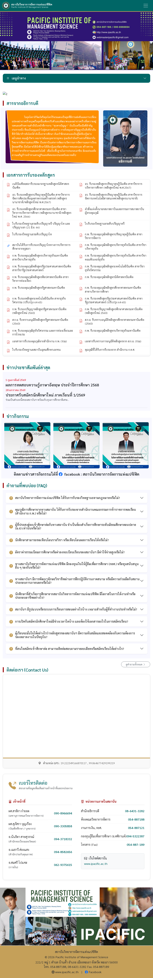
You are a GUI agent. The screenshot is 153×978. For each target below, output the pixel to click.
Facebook (95, 972)
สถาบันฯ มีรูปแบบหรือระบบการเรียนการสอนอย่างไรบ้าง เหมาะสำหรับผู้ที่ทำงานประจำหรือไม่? (76, 609)
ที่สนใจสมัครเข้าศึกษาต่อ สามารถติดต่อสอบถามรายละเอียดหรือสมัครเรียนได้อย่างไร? (69, 649)
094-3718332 (63, 839)
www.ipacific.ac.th (95, 864)
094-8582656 (63, 852)
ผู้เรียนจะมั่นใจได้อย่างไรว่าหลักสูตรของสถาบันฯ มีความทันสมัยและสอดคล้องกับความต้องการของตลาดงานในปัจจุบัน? (75, 635)
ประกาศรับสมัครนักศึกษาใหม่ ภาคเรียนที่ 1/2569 (45, 395)
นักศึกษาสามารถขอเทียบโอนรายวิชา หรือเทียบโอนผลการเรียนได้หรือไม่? (62, 540)
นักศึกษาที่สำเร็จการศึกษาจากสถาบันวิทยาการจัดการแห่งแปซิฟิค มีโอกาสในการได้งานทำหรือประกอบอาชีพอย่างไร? (75, 595)
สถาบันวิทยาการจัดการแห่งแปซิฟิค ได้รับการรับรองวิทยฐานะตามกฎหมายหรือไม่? (67, 498)
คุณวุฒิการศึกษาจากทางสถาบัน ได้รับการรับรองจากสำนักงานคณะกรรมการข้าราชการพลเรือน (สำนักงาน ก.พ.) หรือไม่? (75, 511)
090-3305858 (63, 826)
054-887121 (136, 828)
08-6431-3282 (134, 811)
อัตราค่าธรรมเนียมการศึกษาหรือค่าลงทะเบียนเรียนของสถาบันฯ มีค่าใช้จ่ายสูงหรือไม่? (70, 552)
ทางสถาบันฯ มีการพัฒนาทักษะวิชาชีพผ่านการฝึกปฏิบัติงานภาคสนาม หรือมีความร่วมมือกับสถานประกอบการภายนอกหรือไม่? (77, 581)
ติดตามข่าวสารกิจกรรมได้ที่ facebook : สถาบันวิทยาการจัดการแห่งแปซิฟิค (76, 474)
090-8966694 (63, 813)
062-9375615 (63, 865)
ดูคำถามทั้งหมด (134, 664)
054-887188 (136, 819)
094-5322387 (135, 836)
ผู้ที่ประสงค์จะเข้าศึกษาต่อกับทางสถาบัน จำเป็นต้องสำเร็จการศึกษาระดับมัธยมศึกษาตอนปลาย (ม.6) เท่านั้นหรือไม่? (75, 526)
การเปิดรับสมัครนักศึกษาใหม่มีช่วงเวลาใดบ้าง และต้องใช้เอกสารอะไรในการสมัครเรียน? (71, 621)
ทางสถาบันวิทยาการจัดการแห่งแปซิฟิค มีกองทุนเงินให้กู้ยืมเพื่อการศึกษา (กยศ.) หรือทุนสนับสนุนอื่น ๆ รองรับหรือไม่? (77, 565)
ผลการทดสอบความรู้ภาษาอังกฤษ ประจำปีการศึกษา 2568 (52, 384)
